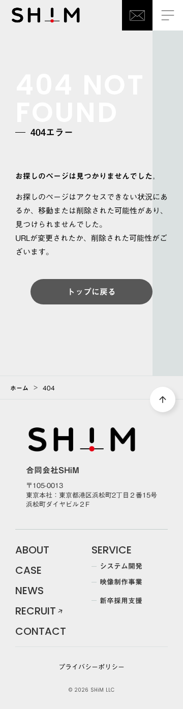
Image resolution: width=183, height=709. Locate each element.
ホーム (19, 388)
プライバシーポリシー (91, 666)
